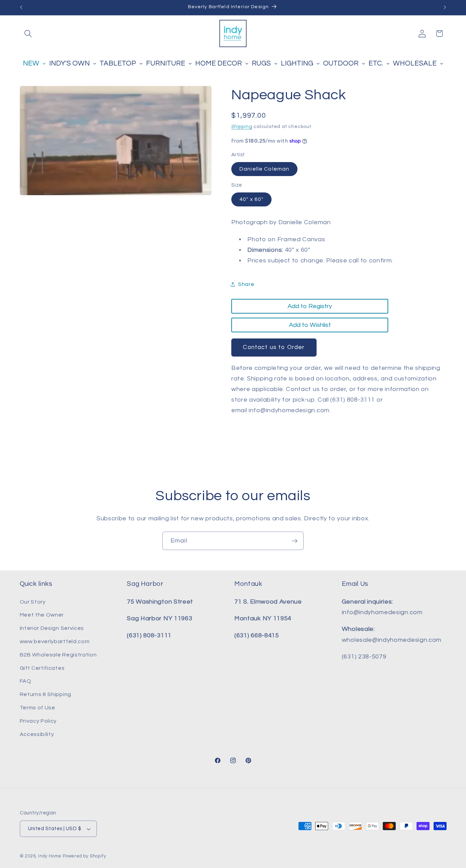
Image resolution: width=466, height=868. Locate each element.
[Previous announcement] (21, 7)
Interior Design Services (52, 628)
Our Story (33, 602)
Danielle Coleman (264, 169)
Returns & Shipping (45, 694)
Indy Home (49, 856)
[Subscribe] (294, 541)
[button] (28, 33)
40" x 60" (251, 199)
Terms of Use (37, 707)
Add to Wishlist (310, 325)
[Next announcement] (444, 7)
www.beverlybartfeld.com (55, 641)
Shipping (241, 126)
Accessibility (37, 734)
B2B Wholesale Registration (58, 654)
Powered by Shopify (84, 856)
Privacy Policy (38, 721)
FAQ (25, 681)
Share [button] (246, 284)
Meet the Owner (42, 615)
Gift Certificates (42, 668)
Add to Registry (310, 306)
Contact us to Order (274, 347)
